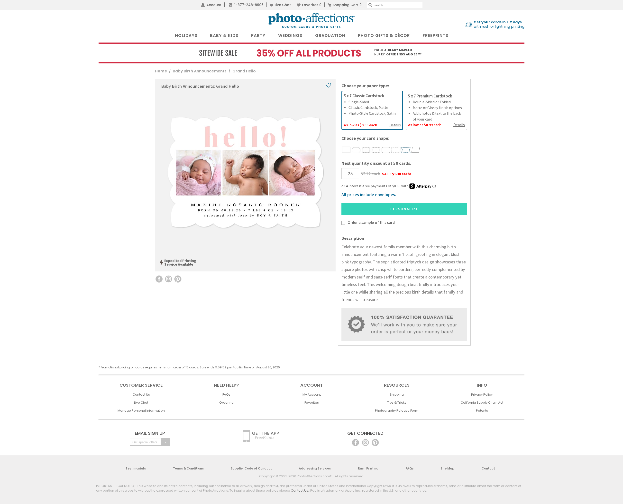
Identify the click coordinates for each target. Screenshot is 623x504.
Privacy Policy (482, 394)
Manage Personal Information (141, 410)
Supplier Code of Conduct (251, 468)
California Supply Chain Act (482, 402)
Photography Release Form (396, 410)
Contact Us (141, 394)
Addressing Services (315, 468)
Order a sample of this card (371, 222)
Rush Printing (368, 468)
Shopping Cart (347, 4)
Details (395, 125)
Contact (488, 468)
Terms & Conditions (188, 468)
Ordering (226, 402)
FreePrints (435, 35)
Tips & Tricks (396, 402)
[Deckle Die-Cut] (396, 150)
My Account (311, 394)
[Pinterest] (375, 442)
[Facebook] (355, 442)
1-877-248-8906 (249, 4)
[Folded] (416, 150)
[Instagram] (365, 442)
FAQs (226, 394)
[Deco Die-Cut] (356, 150)
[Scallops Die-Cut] (376, 150)
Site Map (447, 468)
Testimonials (136, 468)
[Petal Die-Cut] (406, 150)
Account (213, 4)
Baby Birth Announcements (200, 71)
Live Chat (283, 4)
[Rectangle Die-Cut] (346, 150)
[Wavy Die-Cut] (366, 150)
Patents (482, 410)
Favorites (311, 4)
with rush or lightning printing (499, 24)
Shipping (397, 394)
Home (161, 71)
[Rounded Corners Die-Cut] (386, 150)
